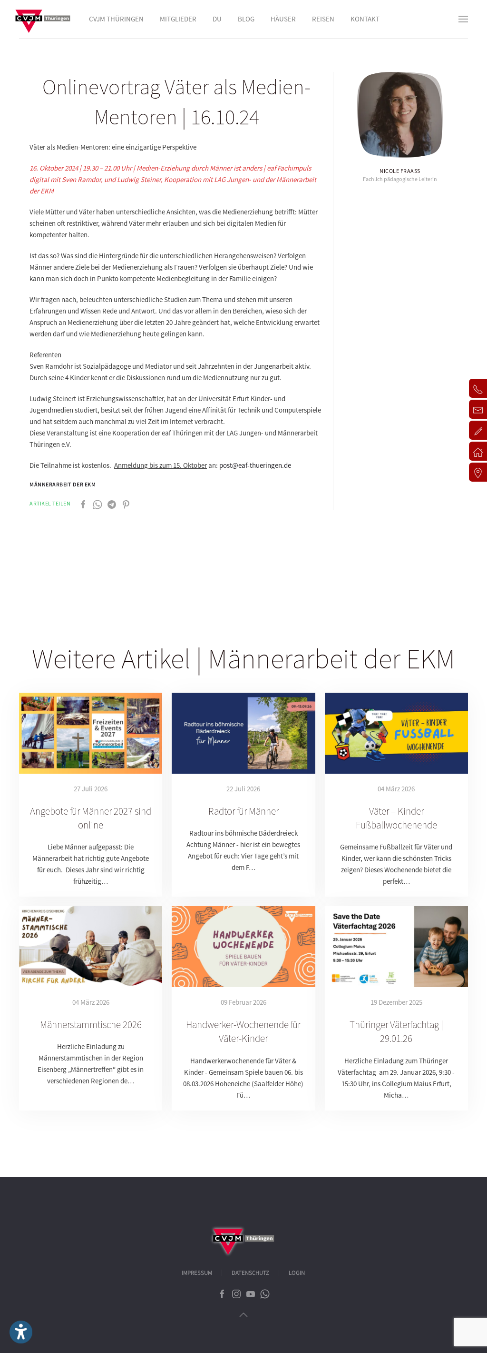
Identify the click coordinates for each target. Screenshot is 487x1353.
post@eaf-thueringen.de (255, 465)
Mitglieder (178, 18)
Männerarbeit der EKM (62, 484)
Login (297, 1273)
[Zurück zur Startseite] (43, 19)
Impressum (197, 1273)
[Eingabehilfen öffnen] (21, 1332)
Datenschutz (250, 1273)
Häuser (283, 18)
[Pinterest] (126, 503)
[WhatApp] (97, 503)
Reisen (323, 18)
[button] (463, 19)
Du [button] (217, 18)
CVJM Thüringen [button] (116, 18)
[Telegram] (112, 503)
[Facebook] (83, 503)
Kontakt (365, 18)
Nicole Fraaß (400, 170)
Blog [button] (246, 18)
